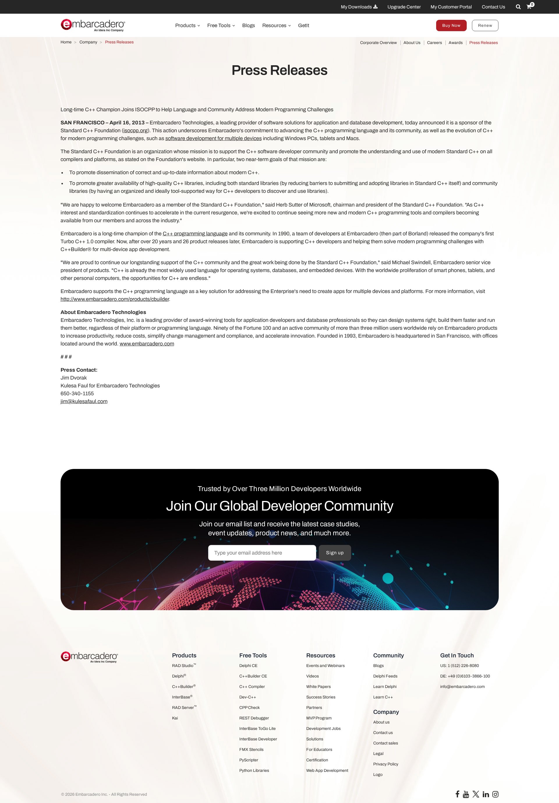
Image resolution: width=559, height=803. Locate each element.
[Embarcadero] (93, 25)
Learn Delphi (385, 686)
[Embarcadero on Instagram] (495, 795)
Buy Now (451, 25)
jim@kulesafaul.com (84, 401)
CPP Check (249, 707)
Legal (378, 753)
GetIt (303, 25)
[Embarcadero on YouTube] (466, 795)
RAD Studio (184, 665)
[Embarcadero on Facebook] (457, 795)
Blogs (248, 25)
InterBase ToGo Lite (257, 728)
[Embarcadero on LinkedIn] (486, 795)
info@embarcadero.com (462, 686)
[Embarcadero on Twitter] (476, 794)
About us (381, 722)
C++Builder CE (253, 676)
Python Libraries (254, 770)
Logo (378, 774)
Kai (175, 718)
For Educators (319, 749)
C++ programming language (195, 234)
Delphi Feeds (385, 676)
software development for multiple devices (213, 138)
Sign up (335, 552)
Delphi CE (248, 665)
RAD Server (184, 707)
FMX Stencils (251, 749)
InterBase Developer (258, 739)
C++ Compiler (252, 686)
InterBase (182, 696)
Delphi (179, 675)
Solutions (314, 739)
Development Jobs (323, 728)
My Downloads (357, 6)
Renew (485, 25)
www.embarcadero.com (147, 344)
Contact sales (385, 743)
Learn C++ (383, 697)
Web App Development (327, 770)
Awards (456, 42)
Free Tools (219, 25)
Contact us (383, 732)
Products (186, 25)
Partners (314, 707)
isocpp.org (135, 130)
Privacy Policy (385, 764)
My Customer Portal (451, 6)
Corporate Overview (378, 42)
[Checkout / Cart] (528, 7)
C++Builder (184, 686)
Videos (312, 676)
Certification (317, 760)
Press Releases (483, 42)
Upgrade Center (404, 6)
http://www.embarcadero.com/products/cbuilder (115, 299)
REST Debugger (254, 718)
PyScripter (248, 760)
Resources (275, 25)
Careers (434, 42)
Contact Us (493, 6)
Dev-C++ (247, 697)
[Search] (518, 7)
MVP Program (319, 718)
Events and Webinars (325, 665)
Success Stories (320, 697)
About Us (412, 42)
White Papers (318, 686)
